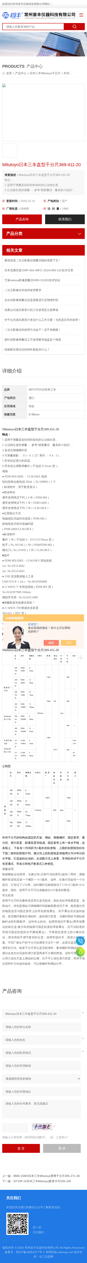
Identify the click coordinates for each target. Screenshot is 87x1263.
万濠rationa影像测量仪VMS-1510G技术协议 (32, 280)
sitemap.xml (65, 1252)
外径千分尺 (71, 73)
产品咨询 (22, 219)
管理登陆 (51, 1252)
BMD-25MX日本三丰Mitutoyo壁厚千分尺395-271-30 (47, 1175)
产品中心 (21, 73)
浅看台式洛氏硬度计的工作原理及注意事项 (31, 310)
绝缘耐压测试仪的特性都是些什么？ (27, 349)
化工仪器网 (46, 1256)
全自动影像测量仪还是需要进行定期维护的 (31, 300)
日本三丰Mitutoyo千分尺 (45, 73)
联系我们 (64, 219)
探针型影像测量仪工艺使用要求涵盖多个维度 (32, 339)
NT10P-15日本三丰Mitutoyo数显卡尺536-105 (42, 1181)
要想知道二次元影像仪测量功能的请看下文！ (32, 260)
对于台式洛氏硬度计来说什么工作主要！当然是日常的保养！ (42, 319)
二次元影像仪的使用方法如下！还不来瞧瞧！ (32, 329)
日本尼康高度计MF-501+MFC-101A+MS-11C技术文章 (38, 270)
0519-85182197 (80, 940)
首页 (9, 73)
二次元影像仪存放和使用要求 (22, 290)
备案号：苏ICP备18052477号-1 (25, 1252)
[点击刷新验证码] (42, 1126)
